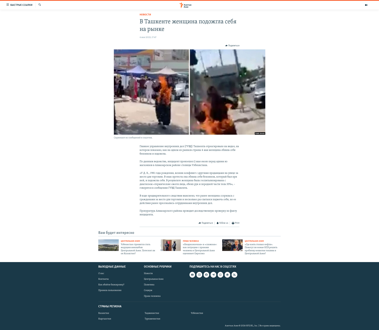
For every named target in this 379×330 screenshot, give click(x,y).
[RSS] (234, 274)
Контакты (103, 279)
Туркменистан (152, 319)
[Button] (232, 46)
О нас (101, 273)
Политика (149, 285)
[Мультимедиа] (366, 5)
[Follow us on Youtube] (192, 274)
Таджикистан (152, 313)
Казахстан (103, 313)
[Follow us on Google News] (227, 274)
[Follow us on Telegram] (213, 274)
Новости (145, 14)
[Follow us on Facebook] (206, 274)
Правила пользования (109, 290)
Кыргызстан (104, 319)
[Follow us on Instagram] (199, 274)
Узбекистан (197, 313)
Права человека (191, 241)
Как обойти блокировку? (111, 285)
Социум (148, 290)
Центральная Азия (130, 241)
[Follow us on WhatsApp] (220, 274)
